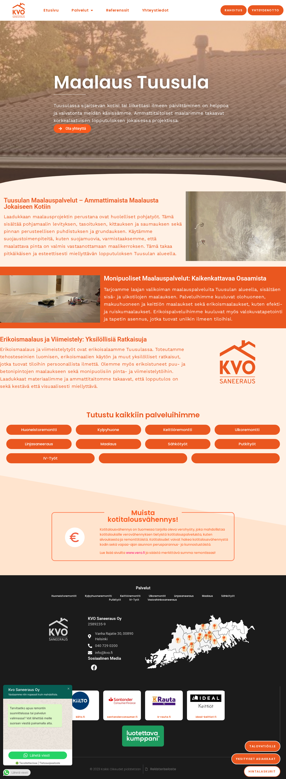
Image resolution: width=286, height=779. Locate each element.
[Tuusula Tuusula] (206, 637)
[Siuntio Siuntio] (184, 649)
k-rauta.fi (164, 717)
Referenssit (117, 10)
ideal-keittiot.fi (206, 717)
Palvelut (80, 10)
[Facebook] (94, 667)
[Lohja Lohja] (178, 640)
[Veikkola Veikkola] (192, 645)
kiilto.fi (80, 717)
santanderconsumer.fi (122, 717)
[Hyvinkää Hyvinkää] (203, 626)
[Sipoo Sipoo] (215, 641)
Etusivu (51, 10)
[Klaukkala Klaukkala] (199, 639)
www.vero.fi (135, 552)
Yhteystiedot (155, 10)
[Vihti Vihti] (189, 637)
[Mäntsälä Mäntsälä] (215, 626)
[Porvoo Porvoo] (224, 638)
